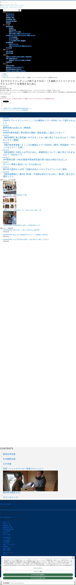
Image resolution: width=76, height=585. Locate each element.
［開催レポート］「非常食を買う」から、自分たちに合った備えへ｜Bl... (22, 210)
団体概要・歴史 (10, 17)
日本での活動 (9, 51)
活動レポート (6, 49)
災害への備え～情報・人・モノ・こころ (19, 33)
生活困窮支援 (9, 42)
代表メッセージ (10, 16)
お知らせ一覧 (3, 116)
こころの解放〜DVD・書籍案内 (17, 40)
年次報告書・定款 (10, 19)
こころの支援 (6, 539)
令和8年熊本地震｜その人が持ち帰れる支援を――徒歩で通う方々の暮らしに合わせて (26, 239)
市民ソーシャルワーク (9, 544)
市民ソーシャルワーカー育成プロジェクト (20, 46)
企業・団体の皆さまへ (12, 58)
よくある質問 (6, 531)
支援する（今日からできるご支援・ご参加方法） (19, 56)
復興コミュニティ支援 (15, 32)
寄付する (5, 64)
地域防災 (11, 28)
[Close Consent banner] (73, 557)
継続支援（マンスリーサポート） (15, 67)
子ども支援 (9, 48)
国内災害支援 (9, 26)
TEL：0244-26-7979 (5, 517)
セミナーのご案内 (13, 39)
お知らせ (5, 532)
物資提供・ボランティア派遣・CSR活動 (20, 60)
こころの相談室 (13, 37)
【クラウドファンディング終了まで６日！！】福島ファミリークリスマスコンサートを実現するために (27, 98)
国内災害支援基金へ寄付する (13, 69)
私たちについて (10, 14)
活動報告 (5, 546)
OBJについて (6, 12)
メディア (5, 554)
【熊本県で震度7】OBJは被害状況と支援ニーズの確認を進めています (21, 225)
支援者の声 (9, 62)
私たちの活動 (6, 24)
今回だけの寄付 (10, 65)
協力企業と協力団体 (11, 21)
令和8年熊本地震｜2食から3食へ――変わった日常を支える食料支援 (21, 230)
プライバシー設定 (38, 571)
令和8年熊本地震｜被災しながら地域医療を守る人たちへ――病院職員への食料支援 (25, 234)
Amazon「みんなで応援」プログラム (16, 71)
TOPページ (6, 522)
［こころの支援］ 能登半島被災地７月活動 (15, 195)
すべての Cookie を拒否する (38, 574)
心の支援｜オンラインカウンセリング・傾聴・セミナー (21, 35)
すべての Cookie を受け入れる (38, 578)
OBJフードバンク (13, 44)
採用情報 (8, 23)
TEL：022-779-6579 (5, 504)
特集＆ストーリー (7, 553)
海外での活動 (9, 53)
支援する (5, 55)
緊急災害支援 (12, 30)
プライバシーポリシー (38, 567)
